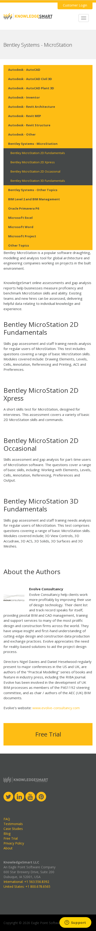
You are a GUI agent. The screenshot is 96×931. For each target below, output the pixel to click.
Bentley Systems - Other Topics (32, 190)
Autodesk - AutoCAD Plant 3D (31, 88)
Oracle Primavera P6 (23, 208)
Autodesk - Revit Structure (29, 125)
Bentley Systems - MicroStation (33, 144)
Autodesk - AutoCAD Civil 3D (30, 79)
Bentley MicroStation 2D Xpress (32, 162)
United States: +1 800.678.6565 (26, 886)
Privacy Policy (13, 843)
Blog (6, 833)
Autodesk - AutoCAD (24, 70)
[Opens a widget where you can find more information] (75, 923)
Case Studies (13, 828)
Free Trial (48, 734)
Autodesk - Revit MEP (24, 116)
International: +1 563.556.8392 (26, 881)
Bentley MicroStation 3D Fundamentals (37, 181)
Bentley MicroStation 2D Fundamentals (37, 153)
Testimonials (13, 824)
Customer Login (75, 5)
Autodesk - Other (22, 134)
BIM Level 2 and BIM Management (34, 199)
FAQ (6, 819)
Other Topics (18, 245)
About (8, 848)
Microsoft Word (20, 227)
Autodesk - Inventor (24, 97)
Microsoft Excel (20, 218)
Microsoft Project (22, 236)
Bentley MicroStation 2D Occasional (35, 171)
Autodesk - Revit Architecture (31, 107)
